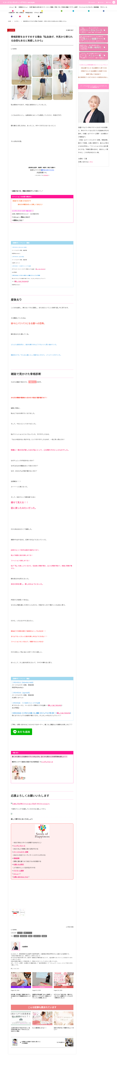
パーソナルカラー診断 (21, 852)
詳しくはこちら (15, 968)
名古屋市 (16, 936)
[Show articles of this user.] (15, 945)
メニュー (16, 874)
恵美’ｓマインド (27, 933)
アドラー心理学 (19, 871)
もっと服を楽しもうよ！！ (39, 1028)
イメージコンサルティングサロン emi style (19, 2)
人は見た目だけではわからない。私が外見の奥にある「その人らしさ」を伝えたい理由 (20, 1029)
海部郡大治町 (37, 936)
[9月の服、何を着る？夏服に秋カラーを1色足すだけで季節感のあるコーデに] (21, 979)
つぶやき (11, 30)
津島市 (30, 936)
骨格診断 (16, 858)
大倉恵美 (14, 49)
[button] (113, 2)
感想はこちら (18, 220)
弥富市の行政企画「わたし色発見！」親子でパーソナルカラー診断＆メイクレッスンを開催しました (42, 996)
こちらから (45, 175)
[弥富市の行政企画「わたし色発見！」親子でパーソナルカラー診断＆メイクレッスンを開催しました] (42, 979)
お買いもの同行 (19, 864)
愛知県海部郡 (24, 936)
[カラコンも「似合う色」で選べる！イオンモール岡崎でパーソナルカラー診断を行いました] (64, 979)
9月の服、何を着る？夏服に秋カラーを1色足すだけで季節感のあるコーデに (21, 996)
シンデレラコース (47, 762)
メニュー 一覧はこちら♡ (22, 217)
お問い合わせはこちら (20, 877)
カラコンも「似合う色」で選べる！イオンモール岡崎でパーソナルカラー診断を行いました (63, 996)
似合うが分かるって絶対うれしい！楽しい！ (64, 1028)
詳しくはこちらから (40, 269)
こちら (90, 162)
